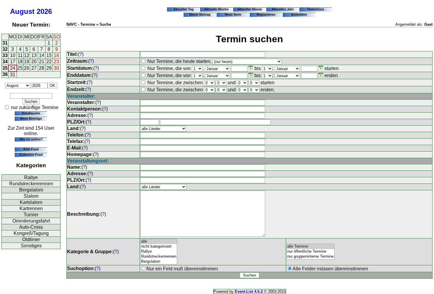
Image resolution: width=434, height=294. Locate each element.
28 (41, 68)
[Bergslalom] (159, 261)
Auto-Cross (31, 227)
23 (56, 61)
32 (5, 49)
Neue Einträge (31, 118)
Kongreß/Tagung (31, 233)
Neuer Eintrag (200, 14)
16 (56, 55)
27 (34, 68)
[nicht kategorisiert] (159, 246)
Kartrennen (31, 208)
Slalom (31, 196)
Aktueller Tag (183, 9)
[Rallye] (159, 251)
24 (12, 68)
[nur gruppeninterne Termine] (310, 256)
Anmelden (299, 14)
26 (26, 68)
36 (5, 74)
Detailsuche (31, 113)
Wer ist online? (31, 139)
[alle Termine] (310, 246)
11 (20, 55)
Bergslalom (31, 189)
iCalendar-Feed (31, 154)
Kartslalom (31, 202)
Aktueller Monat (249, 9)
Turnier (31, 214)
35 (5, 68)
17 (12, 61)
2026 (44, 11)
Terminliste (315, 9)
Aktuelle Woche (216, 9)
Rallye (31, 177)
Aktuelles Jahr (283, 9)
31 (5, 43)
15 (49, 55)
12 (26, 55)
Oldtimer (31, 239)
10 (12, 55)
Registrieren (266, 14)
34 (5, 61)
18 (20, 61)
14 (41, 55)
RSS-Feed (31, 149)
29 (49, 68)
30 (56, 68)
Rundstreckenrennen (31, 183)
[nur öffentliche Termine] (310, 251)
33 (5, 55)
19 (26, 61)
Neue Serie (233, 14)
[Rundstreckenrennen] (159, 256)
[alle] (159, 241)
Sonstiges (31, 245)
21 (41, 61)
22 (49, 61)
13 (34, 55)
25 (20, 68)
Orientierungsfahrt (31, 220)
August (22, 11)
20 (34, 61)
